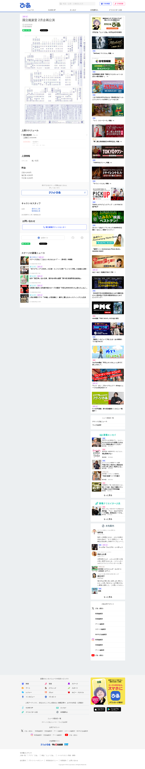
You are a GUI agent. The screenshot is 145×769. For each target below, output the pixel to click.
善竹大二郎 (36, 209)
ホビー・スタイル (78, 692)
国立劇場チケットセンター (56, 227)
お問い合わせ (73, 760)
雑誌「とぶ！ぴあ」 (48, 755)
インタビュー (30, 697)
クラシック (52, 688)
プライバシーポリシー (35, 760)
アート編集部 (99, 624)
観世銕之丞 (36, 211)
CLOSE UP (52, 10)
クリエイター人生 (115, 10)
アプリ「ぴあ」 (33, 755)
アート (28, 688)
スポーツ (75, 688)
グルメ (51, 692)
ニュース (30, 10)
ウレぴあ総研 (96, 425)
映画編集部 (99, 614)
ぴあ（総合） (99, 608)
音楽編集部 (99, 619)
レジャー (29, 692)
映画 (27, 684)
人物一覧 (23, 755)
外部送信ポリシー (52, 760)
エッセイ (73, 10)
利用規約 (63, 760)
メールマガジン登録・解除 (66, 755)
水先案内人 (94, 10)
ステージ (75, 684)
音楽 (50, 684)
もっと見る (108, 495)
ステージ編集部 (100, 629)
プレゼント (52, 697)
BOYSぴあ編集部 (101, 634)
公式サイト (44, 238)
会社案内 (23, 760)
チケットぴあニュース (99, 421)
